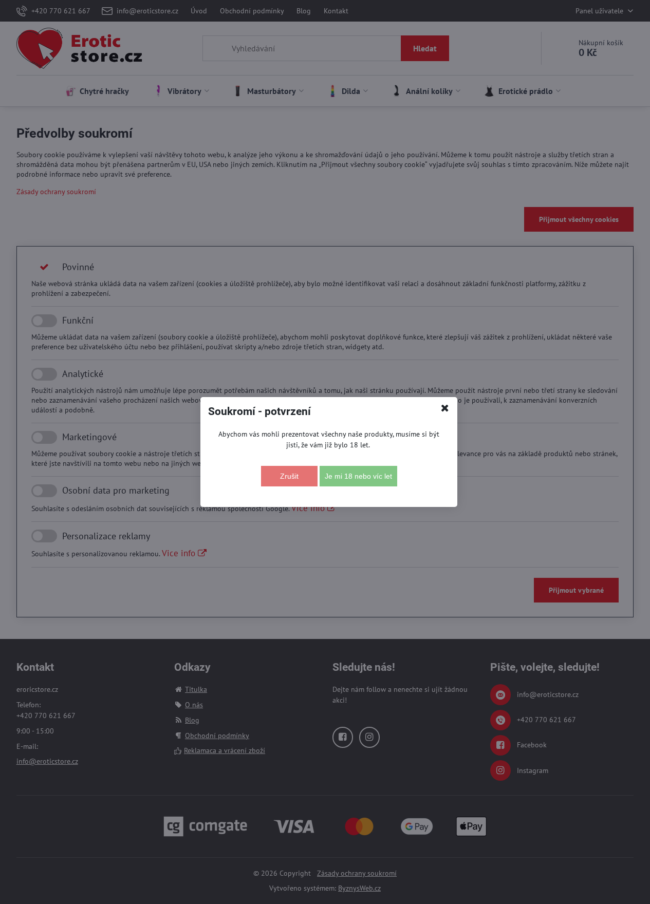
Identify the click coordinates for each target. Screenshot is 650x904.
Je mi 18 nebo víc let (358, 476)
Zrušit (289, 476)
